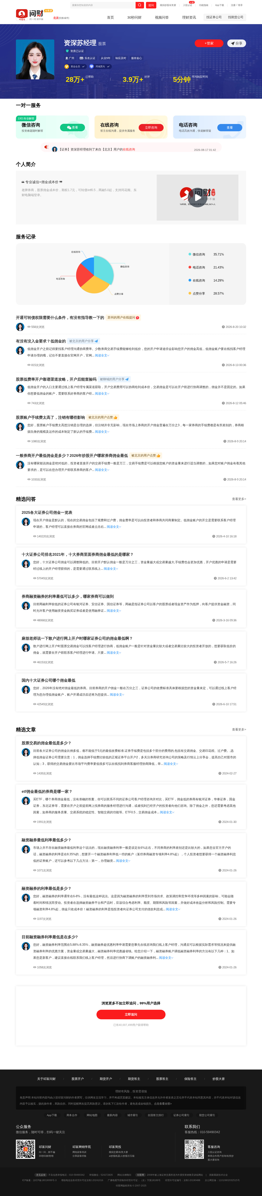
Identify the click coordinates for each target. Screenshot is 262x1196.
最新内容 (113, 1115)
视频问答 (162, 17)
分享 (238, 43)
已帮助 (90, 76)
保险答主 (190, 1078)
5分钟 (182, 79)
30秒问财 (134, 17)
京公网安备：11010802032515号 (222, 1180)
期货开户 (106, 1078)
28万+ (75, 79)
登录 (240, 5)
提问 (151, 5)
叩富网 (140, 1175)
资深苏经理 (85, 42)
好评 (147, 76)
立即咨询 (151, 127)
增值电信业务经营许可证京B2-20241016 (84, 1180)
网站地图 (92, 1115)
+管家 (209, 43)
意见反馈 (40, 1175)
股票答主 (162, 1078)
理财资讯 (189, 17)
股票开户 (78, 1078)
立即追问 (131, 1014)
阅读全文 (101, 355)
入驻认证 (187, 5)
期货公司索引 (207, 1115)
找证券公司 (215, 17)
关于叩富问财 (46, 1078)
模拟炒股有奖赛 (168, 5)
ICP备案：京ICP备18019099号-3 (41, 1180)
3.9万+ (133, 79)
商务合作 (72, 1115)
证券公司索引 (181, 1115)
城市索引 (133, 1115)
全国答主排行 (156, 1115)
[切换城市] (64, 18)
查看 (75, 127)
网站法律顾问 (126, 1175)
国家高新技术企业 (218, 1175)
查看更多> (239, 499)
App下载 (219, 5)
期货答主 (134, 1078)
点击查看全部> (163, 1103)
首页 (110, 17)
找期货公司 (235, 17)
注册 (233, 5)
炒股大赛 (219, 1078)
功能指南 (203, 5)
